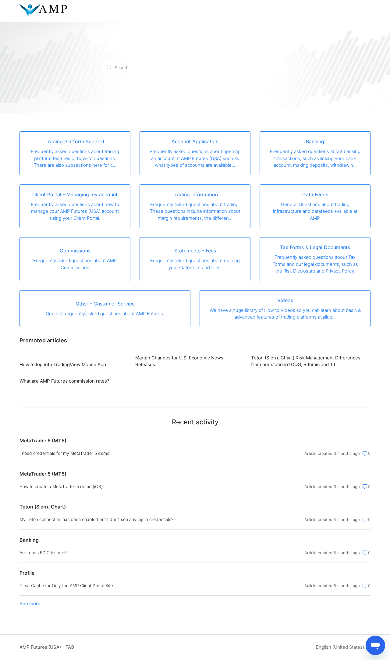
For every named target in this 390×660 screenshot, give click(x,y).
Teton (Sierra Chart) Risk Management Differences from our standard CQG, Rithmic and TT (305, 361)
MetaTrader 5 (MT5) (43, 440)
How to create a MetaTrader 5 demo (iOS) (61, 486)
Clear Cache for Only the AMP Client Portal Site (66, 585)
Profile (27, 573)
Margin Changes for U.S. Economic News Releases (179, 361)
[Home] (43, 14)
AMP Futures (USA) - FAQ (47, 647)
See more (30, 603)
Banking (29, 540)
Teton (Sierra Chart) (43, 507)
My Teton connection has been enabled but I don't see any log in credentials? (96, 519)
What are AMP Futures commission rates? (64, 381)
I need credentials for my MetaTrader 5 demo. (65, 453)
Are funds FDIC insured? (44, 552)
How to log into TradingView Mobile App (63, 364)
